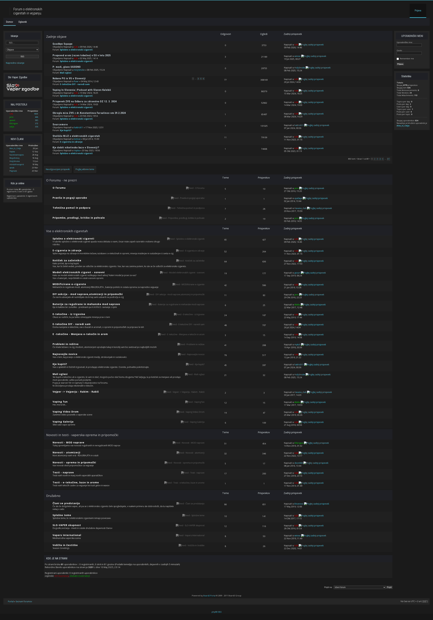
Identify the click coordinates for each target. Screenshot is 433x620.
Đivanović (299, 503)
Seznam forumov (24, 601)
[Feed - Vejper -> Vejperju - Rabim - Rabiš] (184, 392)
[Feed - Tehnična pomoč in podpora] (186, 208)
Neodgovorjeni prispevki (58, 169)
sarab (11, 167)
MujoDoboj (14, 158)
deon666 (298, 462)
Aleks (297, 304)
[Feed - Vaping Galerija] (192, 422)
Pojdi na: (328, 587)
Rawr (76, 81)
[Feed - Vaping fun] (194, 402)
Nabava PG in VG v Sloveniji (69, 78)
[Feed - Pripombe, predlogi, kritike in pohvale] (181, 218)
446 (36, 117)
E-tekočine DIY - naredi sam (75, 84)
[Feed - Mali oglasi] (194, 374)
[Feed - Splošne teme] (193, 515)
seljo (11, 126)
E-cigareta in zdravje (71, 141)
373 (36, 123)
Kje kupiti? (66, 130)
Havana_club (300, 208)
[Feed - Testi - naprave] (192, 472)
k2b (11, 113)
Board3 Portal (209, 595)
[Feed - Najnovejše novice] (191, 354)
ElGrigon (13, 123)
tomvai (77, 139)
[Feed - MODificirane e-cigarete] (188, 284)
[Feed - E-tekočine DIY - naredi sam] (186, 324)
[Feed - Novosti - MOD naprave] (188, 442)
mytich (297, 344)
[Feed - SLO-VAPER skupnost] (190, 525)
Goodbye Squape (63, 44)
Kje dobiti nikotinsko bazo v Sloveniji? (76, 147)
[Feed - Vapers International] (190, 535)
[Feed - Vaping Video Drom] (190, 412)
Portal (11, 601)
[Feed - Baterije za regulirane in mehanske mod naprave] (176, 304)
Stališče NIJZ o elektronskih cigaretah (76, 136)
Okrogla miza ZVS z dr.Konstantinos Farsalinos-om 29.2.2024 (89, 113)
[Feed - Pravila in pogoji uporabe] (187, 198)
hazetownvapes (16, 154)
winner (297, 56)
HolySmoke (14, 161)
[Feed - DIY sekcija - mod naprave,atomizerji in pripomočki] (175, 294)
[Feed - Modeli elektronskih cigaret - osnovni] (182, 272)
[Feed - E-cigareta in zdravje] (190, 250)
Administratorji (61, 575)
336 (36, 126)
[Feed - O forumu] (195, 188)
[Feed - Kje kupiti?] (195, 364)
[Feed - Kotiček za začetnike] (190, 260)
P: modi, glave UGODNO (67, 67)
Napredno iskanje (15, 62)
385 (36, 120)
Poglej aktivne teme (85, 169)
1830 (36, 113)
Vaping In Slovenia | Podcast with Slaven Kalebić (82, 90)
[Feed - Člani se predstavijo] (190, 503)
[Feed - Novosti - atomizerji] (190, 452)
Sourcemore (60, 124)
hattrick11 (78, 127)
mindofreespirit (16, 164)
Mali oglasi (66, 72)
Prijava (418, 10)
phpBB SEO (217, 612)
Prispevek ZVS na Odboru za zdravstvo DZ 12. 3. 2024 (85, 101)
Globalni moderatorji (80, 575)
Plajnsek (13, 171)
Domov (9, 21)
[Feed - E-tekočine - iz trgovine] (189, 314)
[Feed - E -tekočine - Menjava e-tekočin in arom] (181, 334)
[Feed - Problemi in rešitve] (190, 344)
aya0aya (298, 198)
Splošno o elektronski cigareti (76, 49)
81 (389, 159)
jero (11, 117)
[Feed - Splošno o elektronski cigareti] (185, 238)
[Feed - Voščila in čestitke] (191, 545)
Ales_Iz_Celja (15, 148)
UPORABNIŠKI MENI (412, 36)
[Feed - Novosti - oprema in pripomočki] (184, 462)
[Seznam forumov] (7, 4)
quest (12, 120)
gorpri (297, 272)
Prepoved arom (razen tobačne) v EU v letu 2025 (82, 55)
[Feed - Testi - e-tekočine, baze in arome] (184, 482)
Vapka (12, 151)
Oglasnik (22, 21)
